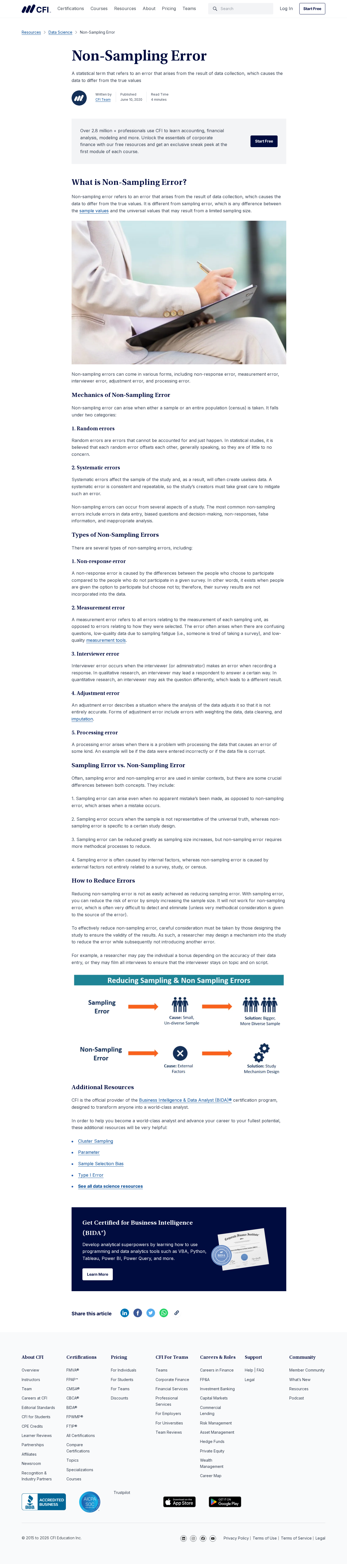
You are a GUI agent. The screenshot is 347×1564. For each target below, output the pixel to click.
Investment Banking (217, 1388)
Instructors (31, 1379)
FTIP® (71, 1426)
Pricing (169, 8)
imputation (82, 719)
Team (27, 1388)
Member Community (307, 1370)
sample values (94, 210)
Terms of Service (296, 1538)
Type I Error (91, 1175)
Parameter (89, 1152)
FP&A (205, 1379)
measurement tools (106, 640)
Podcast (296, 1398)
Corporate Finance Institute (36, 9)
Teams (189, 8)
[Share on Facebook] (137, 1315)
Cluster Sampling (95, 1141)
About (149, 8)
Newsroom (31, 1463)
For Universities (169, 1423)
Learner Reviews (37, 1435)
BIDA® (71, 1407)
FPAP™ (72, 1379)
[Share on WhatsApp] (163, 1315)
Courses (99, 8)
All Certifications (80, 1435)
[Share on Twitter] (150, 1315)
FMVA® (72, 1370)
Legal (250, 1379)
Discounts (119, 1398)
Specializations (79, 1469)
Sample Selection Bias (101, 1163)
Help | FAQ (254, 1370)
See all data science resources (110, 1186)
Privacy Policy (236, 1538)
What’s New (299, 1379)
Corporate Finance (172, 1379)
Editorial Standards (38, 1407)
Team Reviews (169, 1432)
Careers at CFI (34, 1398)
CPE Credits (32, 1426)
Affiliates (29, 1454)
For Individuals (123, 1370)
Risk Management (216, 1423)
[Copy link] (176, 1315)
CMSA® (73, 1388)
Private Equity (212, 1451)
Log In (286, 8)
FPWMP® (74, 1416)
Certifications (70, 8)
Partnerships (33, 1444)
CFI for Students (36, 1416)
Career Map (210, 1475)
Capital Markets (214, 1398)
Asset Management (217, 1432)
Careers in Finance (217, 1370)
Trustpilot (122, 1492)
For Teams (120, 1388)
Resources (125, 8)
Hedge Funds (212, 1441)
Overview (30, 1370)
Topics (72, 1460)
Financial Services (172, 1388)
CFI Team (103, 99)
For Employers (168, 1413)
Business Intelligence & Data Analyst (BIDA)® (185, 1100)
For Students (122, 1379)
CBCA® (72, 1398)
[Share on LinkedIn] (124, 1315)
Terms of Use (265, 1538)
